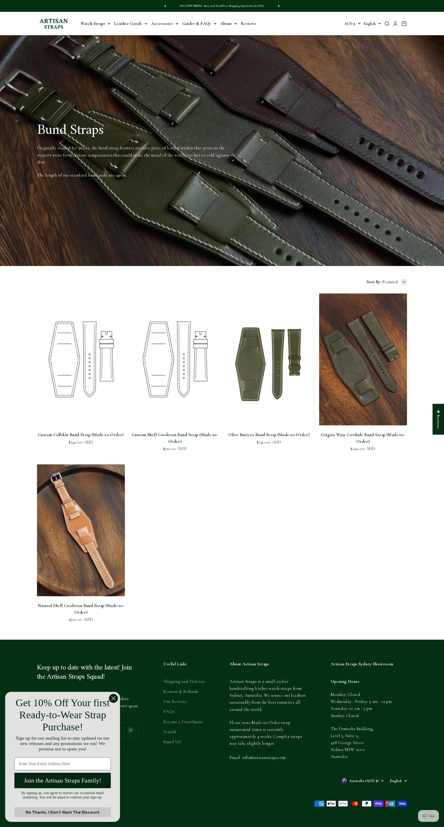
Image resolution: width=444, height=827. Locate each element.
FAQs (168, 711)
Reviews (248, 23)
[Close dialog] (113, 698)
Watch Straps (93, 23)
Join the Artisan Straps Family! (62, 780)
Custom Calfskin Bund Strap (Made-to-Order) (81, 434)
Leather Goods (128, 23)
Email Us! (172, 742)
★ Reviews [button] (438, 419)
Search (169, 731)
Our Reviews (175, 701)
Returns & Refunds (180, 691)
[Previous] (165, 6)
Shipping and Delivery (184, 681)
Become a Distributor (183, 721)
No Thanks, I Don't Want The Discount (62, 812)
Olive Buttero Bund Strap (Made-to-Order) (269, 434)
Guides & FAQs (196, 23)
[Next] (279, 6)
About (226, 23)
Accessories (162, 23)
